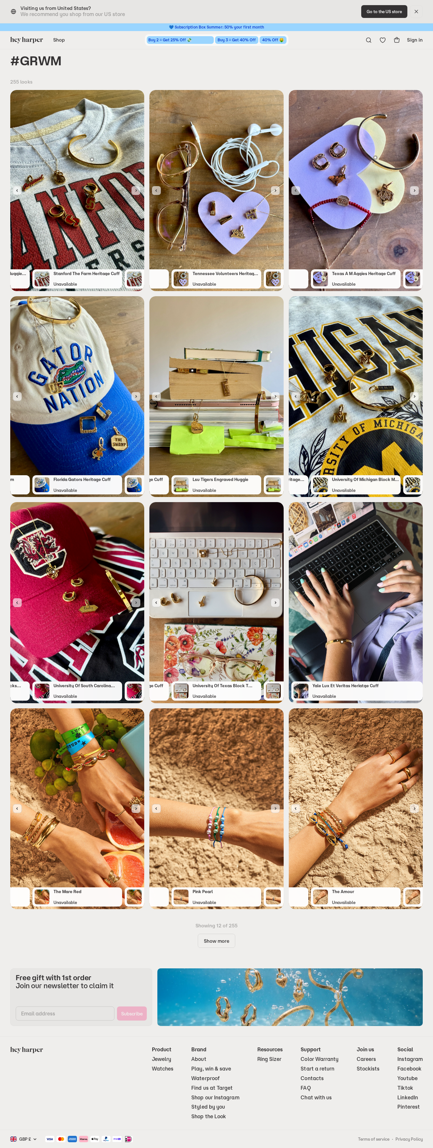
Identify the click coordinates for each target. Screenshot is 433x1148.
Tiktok (405, 1088)
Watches (163, 1068)
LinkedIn (407, 1097)
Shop (59, 40)
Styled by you (208, 1107)
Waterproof (205, 1078)
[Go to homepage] (26, 40)
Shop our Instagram (215, 1097)
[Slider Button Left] (17, 190)
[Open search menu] (368, 40)
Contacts (312, 1078)
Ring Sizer (269, 1059)
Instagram (410, 1059)
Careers (366, 1059)
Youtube (407, 1078)
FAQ (306, 1088)
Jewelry (161, 1059)
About (198, 1059)
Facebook (409, 1068)
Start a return (317, 1068)
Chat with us (316, 1097)
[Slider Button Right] (135, 190)
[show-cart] (397, 40)
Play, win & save (211, 1068)
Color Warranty (319, 1059)
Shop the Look (208, 1116)
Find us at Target (212, 1088)
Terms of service (373, 1139)
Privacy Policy (409, 1139)
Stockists (368, 1068)
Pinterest (408, 1107)
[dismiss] (416, 11)
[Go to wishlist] (383, 40)
